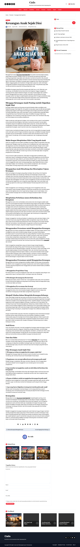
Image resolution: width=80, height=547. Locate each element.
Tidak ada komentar (23, 26)
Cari (57, 19)
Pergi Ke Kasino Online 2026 (62, 44)
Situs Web (8, 495)
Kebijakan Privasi (61, 544)
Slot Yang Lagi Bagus (60, 34)
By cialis (9, 26)
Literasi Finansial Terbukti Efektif (12, 455)
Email (7, 490)
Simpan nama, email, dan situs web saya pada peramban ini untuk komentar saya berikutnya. (27, 501)
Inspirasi (49, 9)
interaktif (46, 240)
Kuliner (20, 9)
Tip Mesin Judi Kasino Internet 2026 (64, 37)
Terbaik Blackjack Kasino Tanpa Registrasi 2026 (65, 41)
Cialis (32, 2)
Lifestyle (59, 9)
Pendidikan (31, 9)
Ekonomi (25, 9)
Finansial (43, 9)
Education (34, 339)
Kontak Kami (69, 544)
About (74, 544)
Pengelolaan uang (32, 26)
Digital (54, 9)
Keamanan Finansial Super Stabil (42, 456)
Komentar (8, 469)
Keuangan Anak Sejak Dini (23, 74)
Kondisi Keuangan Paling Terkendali (27, 455)
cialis (31, 436)
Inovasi (37, 9)
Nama (7, 484)
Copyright (55, 544)
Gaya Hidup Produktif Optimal (62, 30)
